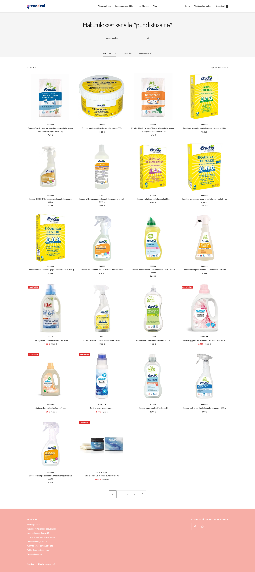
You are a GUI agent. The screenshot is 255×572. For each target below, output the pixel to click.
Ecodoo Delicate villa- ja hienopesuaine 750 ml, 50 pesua (153, 271)
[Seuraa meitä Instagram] (202, 526)
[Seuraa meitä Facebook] (195, 526)
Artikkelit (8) (145, 53)
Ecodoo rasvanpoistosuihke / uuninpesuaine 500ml (204, 269)
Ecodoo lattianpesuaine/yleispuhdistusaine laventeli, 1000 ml (102, 200)
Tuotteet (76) (109, 53)
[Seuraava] (142, 494)
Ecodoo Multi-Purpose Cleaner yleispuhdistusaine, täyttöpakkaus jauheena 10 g (153, 129)
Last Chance (143, 6)
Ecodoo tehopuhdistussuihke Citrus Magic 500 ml (102, 269)
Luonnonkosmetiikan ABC (38, 533)
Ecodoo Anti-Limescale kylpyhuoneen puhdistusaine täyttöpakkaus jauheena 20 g (50, 129)
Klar (50, 337)
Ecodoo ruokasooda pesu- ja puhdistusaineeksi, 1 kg (204, 199)
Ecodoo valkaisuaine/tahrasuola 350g (153, 199)
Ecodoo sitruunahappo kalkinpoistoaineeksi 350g (204, 128)
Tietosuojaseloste (34, 554)
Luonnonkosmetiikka (124, 6)
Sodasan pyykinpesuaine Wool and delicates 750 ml (204, 340)
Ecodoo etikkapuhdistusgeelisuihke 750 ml (101, 340)
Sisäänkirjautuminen (203, 6)
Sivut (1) (127, 53)
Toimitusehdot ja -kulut (37, 541)
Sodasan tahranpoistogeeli (102, 408)
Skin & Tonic (102, 472)
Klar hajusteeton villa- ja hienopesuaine (50, 340)
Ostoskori (221, 6)
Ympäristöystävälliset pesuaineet (41, 529)
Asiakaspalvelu (33, 524)
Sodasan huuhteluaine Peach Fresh (50, 408)
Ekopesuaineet (104, 6)
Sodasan (204, 337)
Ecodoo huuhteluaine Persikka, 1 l (153, 408)
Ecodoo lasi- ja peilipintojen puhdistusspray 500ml (204, 408)
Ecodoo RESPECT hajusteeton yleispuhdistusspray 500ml (51, 200)
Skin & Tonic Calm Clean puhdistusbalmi (102, 475)
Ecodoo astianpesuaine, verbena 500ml (153, 340)
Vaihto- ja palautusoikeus (38, 550)
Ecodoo (50, 125)
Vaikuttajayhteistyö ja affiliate (40, 546)
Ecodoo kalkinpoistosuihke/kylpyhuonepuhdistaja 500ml (50, 477)
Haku (187, 6)
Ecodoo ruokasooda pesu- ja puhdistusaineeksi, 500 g (50, 269)
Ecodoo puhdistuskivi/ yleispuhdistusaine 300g (102, 128)
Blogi (155, 6)
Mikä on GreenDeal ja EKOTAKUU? (41, 537)
